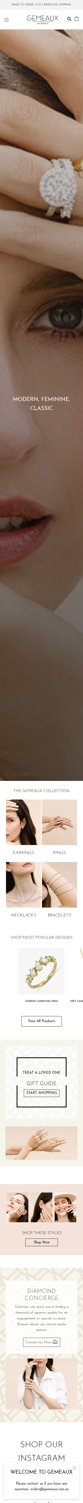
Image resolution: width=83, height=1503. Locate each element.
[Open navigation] (6, 19)
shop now (42, 1242)
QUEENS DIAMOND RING (41, 1001)
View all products (41, 1021)
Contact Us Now (39, 1342)
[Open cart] (77, 20)
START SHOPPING (41, 1093)
